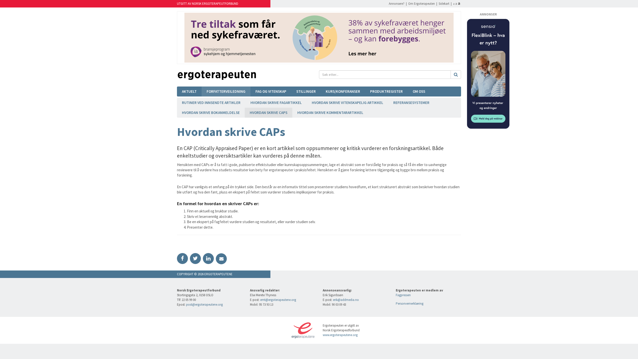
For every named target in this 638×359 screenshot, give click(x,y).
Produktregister (386, 91)
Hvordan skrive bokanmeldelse (211, 112)
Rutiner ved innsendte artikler (211, 102)
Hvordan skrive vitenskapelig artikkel (347, 102)
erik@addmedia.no (346, 300)
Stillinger (306, 91)
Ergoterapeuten (217, 75)
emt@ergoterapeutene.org (278, 300)
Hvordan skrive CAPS (268, 112)
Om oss (419, 91)
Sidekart (444, 3)
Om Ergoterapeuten (421, 3)
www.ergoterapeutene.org (340, 335)
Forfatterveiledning (226, 91)
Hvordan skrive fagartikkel (276, 102)
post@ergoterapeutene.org (204, 304)
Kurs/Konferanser (343, 91)
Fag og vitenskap (270, 91)
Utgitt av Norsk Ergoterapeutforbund (207, 3)
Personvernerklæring (409, 303)
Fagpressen (403, 295)
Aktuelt (189, 91)
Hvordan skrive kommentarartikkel (330, 112)
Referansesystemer (411, 102)
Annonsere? (396, 3)
